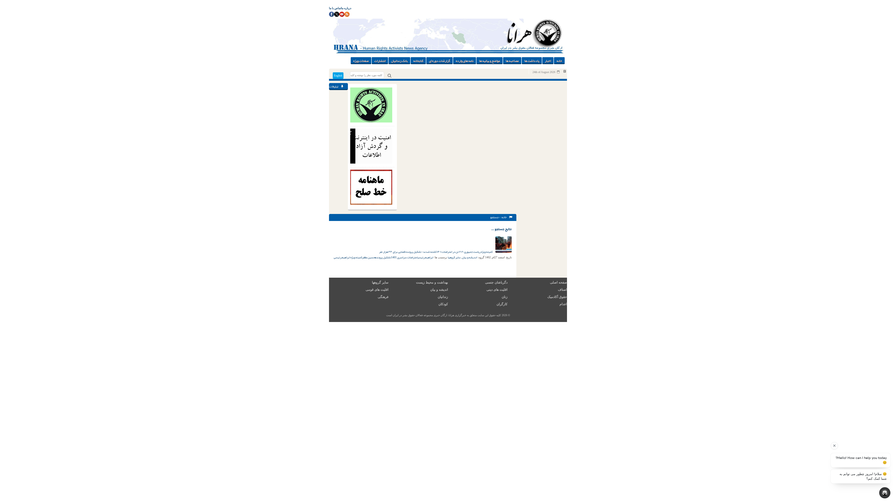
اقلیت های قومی (377, 289)
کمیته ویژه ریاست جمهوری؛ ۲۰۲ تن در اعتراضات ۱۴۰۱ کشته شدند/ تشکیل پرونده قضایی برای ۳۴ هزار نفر (436, 252)
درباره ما (346, 8)
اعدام (563, 304)
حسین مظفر (368, 257)
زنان (505, 297)
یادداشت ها (531, 60)
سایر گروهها (454, 257)
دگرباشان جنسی (496, 282)
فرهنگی (383, 297)
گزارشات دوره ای (439, 60)
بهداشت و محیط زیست (432, 282)
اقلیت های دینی (497, 289)
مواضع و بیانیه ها (489, 60)
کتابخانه (418, 60)
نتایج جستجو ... (501, 228)
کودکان (443, 304)
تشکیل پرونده (383, 257)
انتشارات (379, 60)
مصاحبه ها (512, 60)
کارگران (502, 304)
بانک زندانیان (399, 60)
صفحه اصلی (558, 282)
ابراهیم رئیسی (425, 257)
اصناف (562, 289)
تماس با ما (335, 8)
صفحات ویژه (361, 60)
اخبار (548, 60)
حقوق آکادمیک (557, 297)
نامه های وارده (464, 60)
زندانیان (443, 297)
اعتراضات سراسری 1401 (404, 257)
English (338, 75)
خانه (559, 60)
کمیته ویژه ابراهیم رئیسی (348, 257)
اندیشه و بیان (469, 257)
